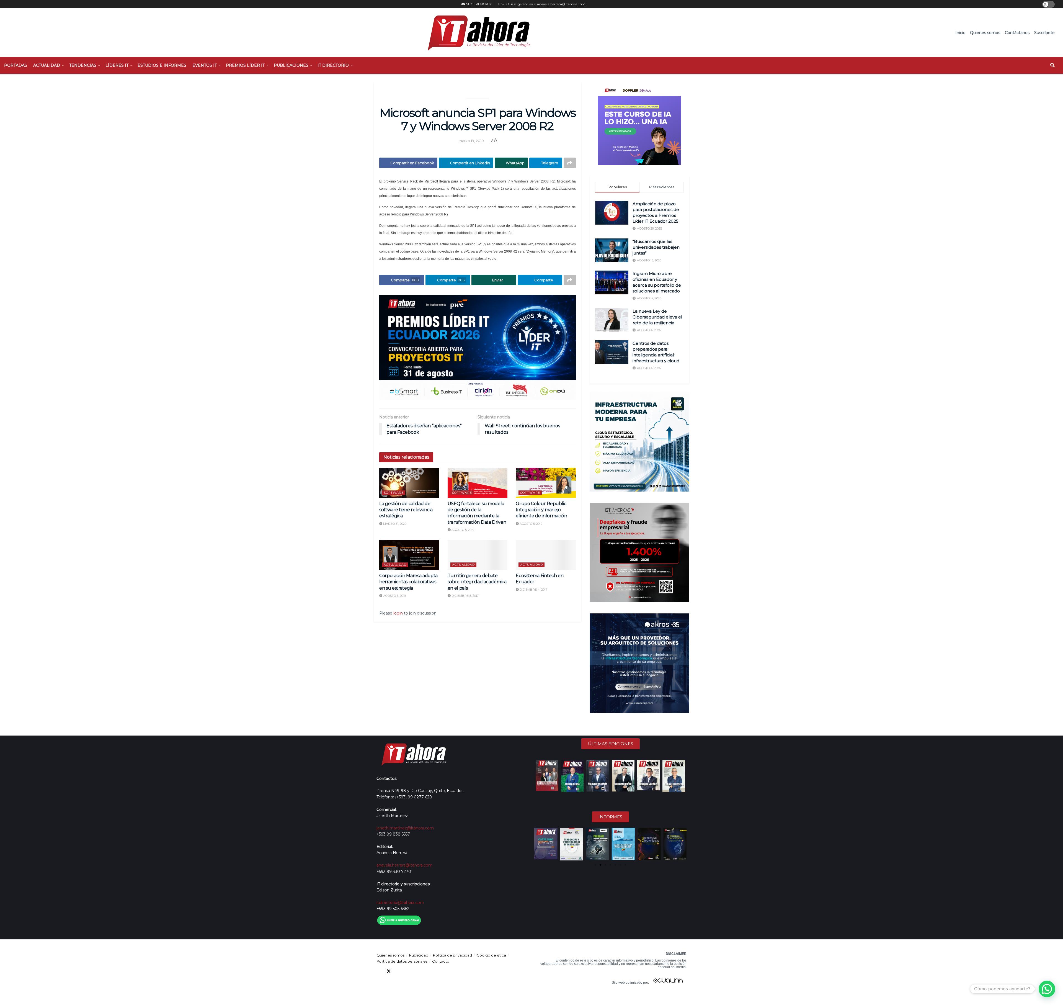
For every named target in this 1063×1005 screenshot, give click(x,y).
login (398, 613)
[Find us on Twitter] (388, 971)
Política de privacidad (452, 955)
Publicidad (418, 955)
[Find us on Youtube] (408, 971)
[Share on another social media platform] (570, 163)
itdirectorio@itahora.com (400, 902)
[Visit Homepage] (476, 32)
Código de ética (491, 955)
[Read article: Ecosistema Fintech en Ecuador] (546, 555)
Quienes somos (985, 32)
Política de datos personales (401, 961)
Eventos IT (204, 65)
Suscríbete (1044, 32)
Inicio (960, 32)
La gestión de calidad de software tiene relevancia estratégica (406, 510)
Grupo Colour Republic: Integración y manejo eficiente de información (541, 510)
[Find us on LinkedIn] (398, 971)
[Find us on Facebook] (378, 971)
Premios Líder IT (245, 65)
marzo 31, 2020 (394, 524)
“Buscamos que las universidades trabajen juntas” (656, 247)
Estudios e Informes (162, 65)
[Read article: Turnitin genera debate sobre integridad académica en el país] (478, 555)
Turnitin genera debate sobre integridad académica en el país (477, 582)
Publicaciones (291, 65)
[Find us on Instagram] (418, 971)
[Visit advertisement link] (477, 347)
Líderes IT (116, 65)
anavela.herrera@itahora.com (561, 4)
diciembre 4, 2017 (533, 590)
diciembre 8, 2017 (465, 596)
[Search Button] (1052, 65)
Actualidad (46, 65)
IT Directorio (333, 65)
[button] (539, 844)
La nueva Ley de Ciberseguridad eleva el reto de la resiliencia (657, 317)
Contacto (440, 961)
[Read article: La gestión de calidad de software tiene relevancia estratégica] (409, 483)
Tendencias (82, 65)
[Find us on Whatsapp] (428, 971)
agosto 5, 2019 (462, 530)
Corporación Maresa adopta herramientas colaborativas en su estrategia (408, 582)
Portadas (15, 65)
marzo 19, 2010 (471, 140)
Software (394, 493)
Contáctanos (1017, 32)
